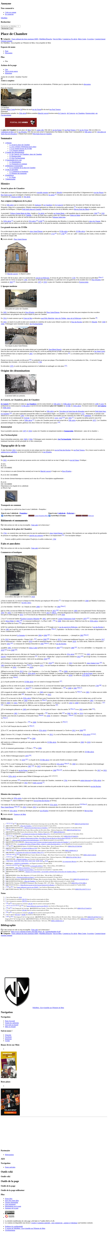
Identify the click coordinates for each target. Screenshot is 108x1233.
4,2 (13, 829)
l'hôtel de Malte (75, 215)
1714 (53, 234)
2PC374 (24, 901)
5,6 (22, 905)
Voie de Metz (57, 39)
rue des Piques (98, 192)
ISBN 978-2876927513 (73, 830)
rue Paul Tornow (55, 109)
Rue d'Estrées (96, 280)
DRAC (54, 613)
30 (57, 705)
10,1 (12, 916)
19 (54, 620)
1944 (2, 324)
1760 (62, 234)
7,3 (15, 835)
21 (35, 639)
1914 (5, 318)
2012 (74, 730)
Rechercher (6, 22)
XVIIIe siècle (80, 231)
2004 (40, 635)
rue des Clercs (26, 603)
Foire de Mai (28, 318)
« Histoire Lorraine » (22, 859)
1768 (97, 686)
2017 (103, 639)
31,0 (7, 886)
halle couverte (37, 783)
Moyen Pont (88, 811)
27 (61, 681)
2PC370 (24, 899)
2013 (48, 613)
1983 (81, 635)
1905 (5, 312)
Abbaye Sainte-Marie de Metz (20, 213)
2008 (38, 607)
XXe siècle (70, 654)
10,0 (7, 916)
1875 (39, 282)
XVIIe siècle (63, 231)
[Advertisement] (54, 956)
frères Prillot (10, 621)
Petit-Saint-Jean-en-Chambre (42, 134)
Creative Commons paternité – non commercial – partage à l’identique (54, 1223)
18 (21, 620)
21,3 (16, 865)
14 (59, 422)
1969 (41, 692)
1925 (5, 322)
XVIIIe (68, 406)
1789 (25, 280)
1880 (72, 648)
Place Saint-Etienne (20, 239)
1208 (96, 404)
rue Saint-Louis (99, 351)
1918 (45, 282)
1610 (20, 897)
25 (49, 658)
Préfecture (70, 513)
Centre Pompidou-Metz (41, 515)
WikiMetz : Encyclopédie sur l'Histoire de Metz (48, 1008)
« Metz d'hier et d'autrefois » (23, 868)
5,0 (7, 905)
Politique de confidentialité (14, 1226)
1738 (40, 362)
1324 (60, 418)
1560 (95, 213)
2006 (45, 635)
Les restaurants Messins (69, 861)
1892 (18, 621)
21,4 (21, 865)
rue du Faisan (36, 109)
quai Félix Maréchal (47, 318)
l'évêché (26, 418)
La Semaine (21, 635)
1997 (29, 766)
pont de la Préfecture (42, 278)
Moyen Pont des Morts (81, 209)
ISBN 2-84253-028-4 (90, 855)
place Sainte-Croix (93, 663)
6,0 (7, 907)
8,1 (11, 912)
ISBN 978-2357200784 (75, 846)
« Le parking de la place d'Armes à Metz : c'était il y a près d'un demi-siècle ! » (39, 844)
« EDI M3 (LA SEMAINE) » (21, 863)
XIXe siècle (77, 406)
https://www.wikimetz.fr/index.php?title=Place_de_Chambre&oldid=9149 (35, 932)
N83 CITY (31, 515)
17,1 (10, 856)
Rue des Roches (76, 322)
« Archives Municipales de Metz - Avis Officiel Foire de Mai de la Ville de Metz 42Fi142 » (45, 838)
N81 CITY (79, 515)
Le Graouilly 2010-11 (36, 866)
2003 (88, 654)
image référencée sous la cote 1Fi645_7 (28, 887)
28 (100, 685)
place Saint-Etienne (56, 533)
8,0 (7, 912)
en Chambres (80, 113)
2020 (31, 667)
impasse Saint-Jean (59, 217)
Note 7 (79, 687)
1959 (63, 615)
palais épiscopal (85, 780)
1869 (58, 648)
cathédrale (87, 415)
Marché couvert (43, 113)
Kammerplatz (90, 113)
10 (30, 359)
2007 (31, 354)
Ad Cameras (71, 113)
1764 (5, 533)
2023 (78, 657)
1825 (11, 282)
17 (88, 618)
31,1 (12, 886)
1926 (9, 613)
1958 (48, 716)
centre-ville (40, 130)
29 (23, 694)
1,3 (15, 823)
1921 (70, 663)
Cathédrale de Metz (7, 132)
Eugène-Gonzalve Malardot (30, 619)
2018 (70, 675)
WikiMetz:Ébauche (45, 39)
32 (19, 780)
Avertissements (10, 1230)
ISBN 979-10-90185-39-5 (81, 879)
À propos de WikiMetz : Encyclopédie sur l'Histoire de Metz (25, 1228)
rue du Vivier (83, 130)
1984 (58, 607)
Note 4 (86, 635)
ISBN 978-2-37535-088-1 (79, 883)
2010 (7, 639)
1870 (84, 619)
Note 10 (59, 770)
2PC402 (24, 910)
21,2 (13, 865)
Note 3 (53, 629)
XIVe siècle (7, 221)
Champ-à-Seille (16, 197)
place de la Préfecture (74, 318)
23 (36, 656)
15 (63, 535)
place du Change (94, 221)
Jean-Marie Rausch (55, 349)
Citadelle (28, 215)
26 (101, 662)
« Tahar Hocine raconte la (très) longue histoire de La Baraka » (37, 885)
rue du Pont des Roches (62, 450)
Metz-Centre (82, 39)
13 (63, 417)
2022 (14, 450)
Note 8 (41, 715)
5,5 (18, 905)
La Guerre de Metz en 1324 (29, 848)
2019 (30, 641)
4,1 (9, 829)
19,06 (30, 861)
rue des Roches (98, 627)
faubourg (38, 205)
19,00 (8, 861)
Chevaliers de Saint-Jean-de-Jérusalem (71, 411)
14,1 (10, 850)
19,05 (26, 861)
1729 (73, 278)
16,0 (7, 854)
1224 (102, 404)
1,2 (12, 823)
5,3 (14, 905)
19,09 (41, 861)
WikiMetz (4, 18)
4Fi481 (24, 914)
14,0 (7, 850)
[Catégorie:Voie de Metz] (21, 126)
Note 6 (15, 677)
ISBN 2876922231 (59, 832)
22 (76, 647)
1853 (54, 611)
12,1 (12, 845)
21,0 (7, 865)
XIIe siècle (22, 113)
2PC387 (30, 903)
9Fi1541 (17, 914)
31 (93, 709)
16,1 (10, 854)
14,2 (15, 850)
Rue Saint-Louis (6, 195)
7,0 (7, 835)
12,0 (7, 845)
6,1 (11, 907)
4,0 (7, 829)
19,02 (15, 861)
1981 (7, 629)
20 (48, 635)
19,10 (46, 861)
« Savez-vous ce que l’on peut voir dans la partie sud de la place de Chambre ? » (47, 842)
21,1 (10, 865)
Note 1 (101, 277)
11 (66, 365)
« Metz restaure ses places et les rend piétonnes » (26, 840)
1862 (44, 619)
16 (57, 610)
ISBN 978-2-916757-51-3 (83, 889)
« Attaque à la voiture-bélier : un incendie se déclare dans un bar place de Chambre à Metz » (50, 871)
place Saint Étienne (36, 231)
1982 (75, 688)
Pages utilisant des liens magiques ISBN (25, 39)
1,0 (7, 823)
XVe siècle (32, 221)
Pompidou (23, 513)
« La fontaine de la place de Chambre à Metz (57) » (35, 834)
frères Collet (33, 648)
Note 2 (63, 606)
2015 (21, 615)
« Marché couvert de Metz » (26, 869)
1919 (2, 613)
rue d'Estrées (22, 132)
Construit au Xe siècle (69, 39)
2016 (14, 667)
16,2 (13, 854)
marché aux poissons (36, 535)
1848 (86, 601)
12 (10, 413)
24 (82, 656)
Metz (29, 130)
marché (3, 657)
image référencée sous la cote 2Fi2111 (37, 906)
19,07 (33, 861)
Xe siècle (51, 195)
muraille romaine (42, 192)
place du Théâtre (60, 318)
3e (21, 109)
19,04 (22, 861)
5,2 (12, 905)
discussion (87, 84)
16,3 (18, 854)
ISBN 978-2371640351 (71, 836)
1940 (103, 322)
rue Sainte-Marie (58, 213)
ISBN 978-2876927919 (81, 824)
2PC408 (30, 912)
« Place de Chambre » (26, 826)
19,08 (37, 861)
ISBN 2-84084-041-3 (71, 850)
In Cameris (62, 113)
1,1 (9, 823)
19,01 (11, 861)
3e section (90, 39)
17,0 (7, 856)
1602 (70, 418)
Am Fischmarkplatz (36, 324)
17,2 (15, 856)
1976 (11, 366)
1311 (82, 414)
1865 (9, 648)
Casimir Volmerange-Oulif (66, 619)
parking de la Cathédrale (9, 452)
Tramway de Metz (20, 814)
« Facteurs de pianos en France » (25, 877)
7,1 (9, 835)
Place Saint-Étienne (53, 312)
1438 (40, 221)
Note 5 (29, 665)
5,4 (16, 905)
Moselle (59, 192)
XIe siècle (27, 197)
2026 (45, 659)
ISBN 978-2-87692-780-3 (73, 857)
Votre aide (34, 525)
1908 (54, 770)
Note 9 (66, 763)
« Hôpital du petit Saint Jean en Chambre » (36, 828)
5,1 (9, 905)
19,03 (19, 861)
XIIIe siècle (67, 404)
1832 (26, 783)
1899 (75, 611)
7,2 (12, 835)
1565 (103, 213)
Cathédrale (61, 513)
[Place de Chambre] (16, 106)
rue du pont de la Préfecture (68, 627)
